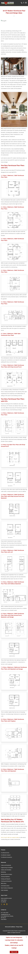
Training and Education (6, 881)
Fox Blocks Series (5, 852)
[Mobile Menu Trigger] (26, 2)
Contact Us (3, 909)
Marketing (3, 872)
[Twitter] (4, 905)
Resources (3, 862)
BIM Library (3, 883)
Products (3, 849)
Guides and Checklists (6, 869)
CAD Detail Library (5, 885)
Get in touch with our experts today (10, 837)
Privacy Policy (19, 926)
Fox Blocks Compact (5, 855)
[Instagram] (6, 905)
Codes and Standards (6, 865)
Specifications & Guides (6, 874)
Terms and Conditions (10, 926)
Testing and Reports (5, 879)
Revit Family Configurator (7, 888)
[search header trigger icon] (23, 2)
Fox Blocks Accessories (6, 857)
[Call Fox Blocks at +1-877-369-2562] (21, 3)
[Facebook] (1, 905)
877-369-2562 (4, 912)
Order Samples (4, 890)
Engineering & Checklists (7, 867)
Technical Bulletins (5, 876)
